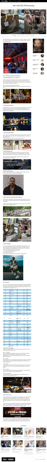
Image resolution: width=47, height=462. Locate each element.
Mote (37, 435)
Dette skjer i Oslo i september (35, 55)
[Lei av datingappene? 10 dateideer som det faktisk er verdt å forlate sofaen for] (41, 443)
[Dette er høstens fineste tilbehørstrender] (42, 64)
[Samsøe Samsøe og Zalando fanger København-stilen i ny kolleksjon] (29, 443)
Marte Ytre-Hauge (20, 8)
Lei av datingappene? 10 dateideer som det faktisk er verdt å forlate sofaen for (41, 450)
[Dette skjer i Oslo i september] (42, 55)
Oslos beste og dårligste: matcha (29, 436)
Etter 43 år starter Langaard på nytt (35, 73)
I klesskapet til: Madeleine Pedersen (5, 437)
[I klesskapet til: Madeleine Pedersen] (38, 46)
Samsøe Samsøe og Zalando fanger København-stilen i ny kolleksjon (28, 450)
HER (19, 77)
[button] (33, 1)
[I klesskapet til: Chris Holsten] (42, 69)
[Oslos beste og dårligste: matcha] (42, 60)
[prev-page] (41, 39)
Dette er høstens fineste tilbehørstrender (36, 64)
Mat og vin (22, 4)
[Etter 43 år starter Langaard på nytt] (42, 73)
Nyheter (25, 4)
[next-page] (42, 39)
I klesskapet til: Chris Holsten (35, 69)
